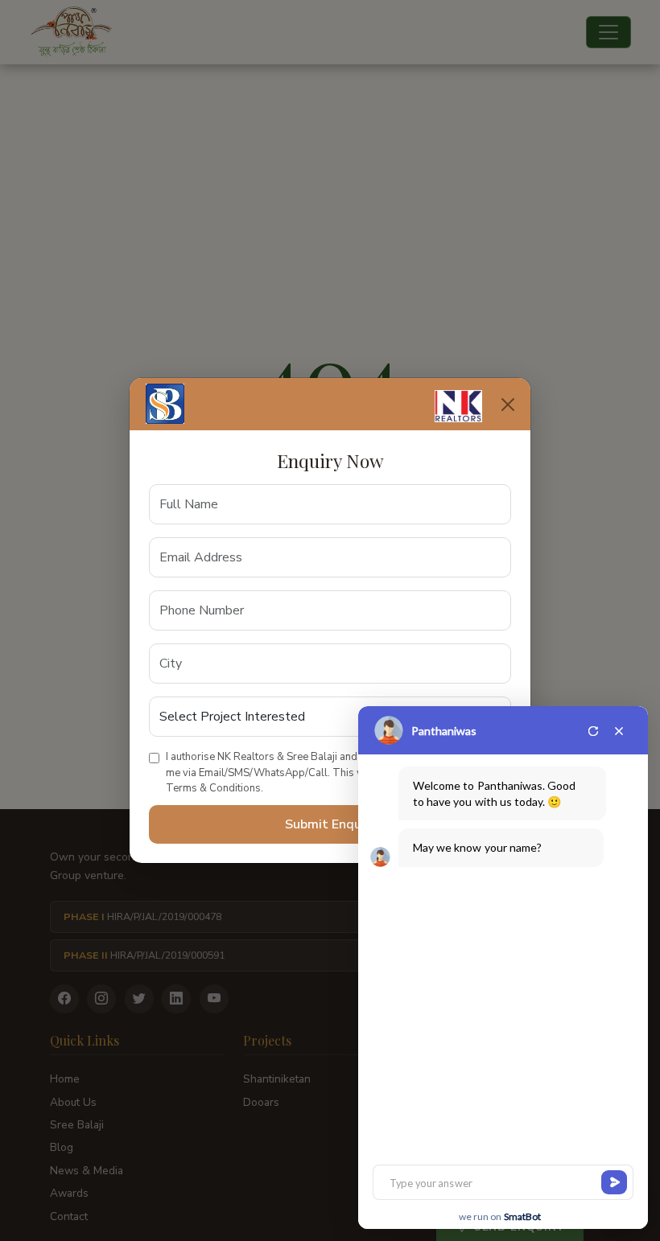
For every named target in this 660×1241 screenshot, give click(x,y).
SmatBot (522, 1216)
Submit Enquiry (330, 824)
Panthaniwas (443, 731)
